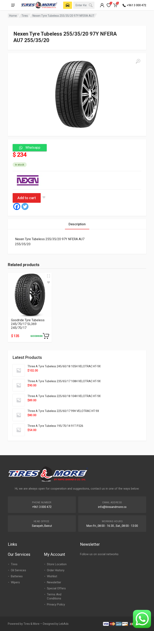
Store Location (57, 564)
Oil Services (18, 570)
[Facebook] (16, 206)
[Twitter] (24, 206)
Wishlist (52, 576)
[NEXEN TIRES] (28, 180)
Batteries (17, 576)
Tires (24, 15)
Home (13, 15)
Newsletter (54, 582)
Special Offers (56, 588)
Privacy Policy (56, 604)
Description (77, 224)
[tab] (77, 224)
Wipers (15, 582)
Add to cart (26, 198)
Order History (55, 570)
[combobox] (83, 5)
